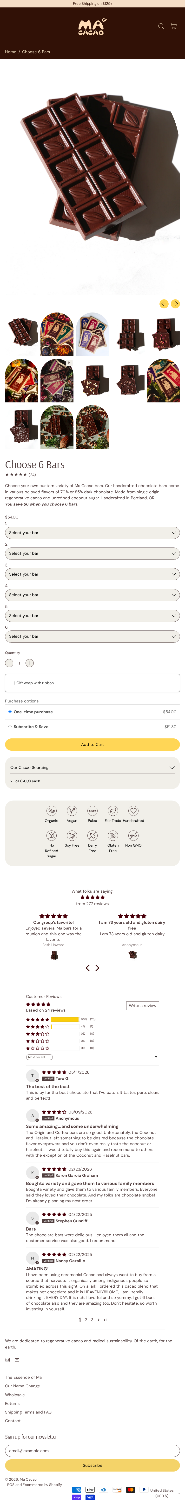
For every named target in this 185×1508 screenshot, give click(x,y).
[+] (30, 663)
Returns (12, 1403)
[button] (161, 26)
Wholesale (15, 1394)
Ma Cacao (28, 1479)
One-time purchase (33, 711)
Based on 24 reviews (46, 1010)
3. (6, 565)
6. (6, 627)
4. (6, 585)
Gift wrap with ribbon (35, 682)
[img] (92, 897)
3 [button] (92, 1319)
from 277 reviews (92, 903)
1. (6, 523)
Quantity (12, 652)
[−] (9, 663)
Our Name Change (22, 1386)
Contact (13, 1420)
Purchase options (22, 701)
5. (6, 606)
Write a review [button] (142, 1005)
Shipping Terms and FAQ (28, 1412)
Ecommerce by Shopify (42, 1484)
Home (10, 51)
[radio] (10, 712)
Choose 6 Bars (36, 51)
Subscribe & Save (31, 726)
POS (10, 1484)
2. (6, 544)
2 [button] (86, 1319)
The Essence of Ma (23, 1377)
